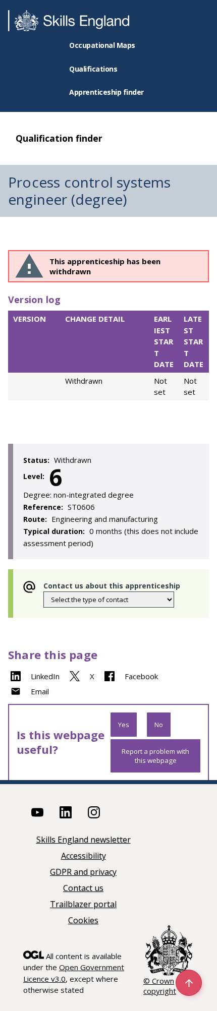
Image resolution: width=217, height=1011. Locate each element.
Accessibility (83, 856)
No (158, 724)
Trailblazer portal (83, 905)
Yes (123, 724)
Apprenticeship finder (106, 92)
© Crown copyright (159, 986)
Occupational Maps (102, 45)
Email (40, 691)
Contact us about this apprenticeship (111, 585)
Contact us (83, 889)
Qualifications (93, 69)
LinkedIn (45, 676)
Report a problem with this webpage (155, 756)
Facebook (141, 676)
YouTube (37, 812)
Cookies (83, 921)
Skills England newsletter (83, 840)
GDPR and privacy (83, 872)
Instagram (94, 812)
